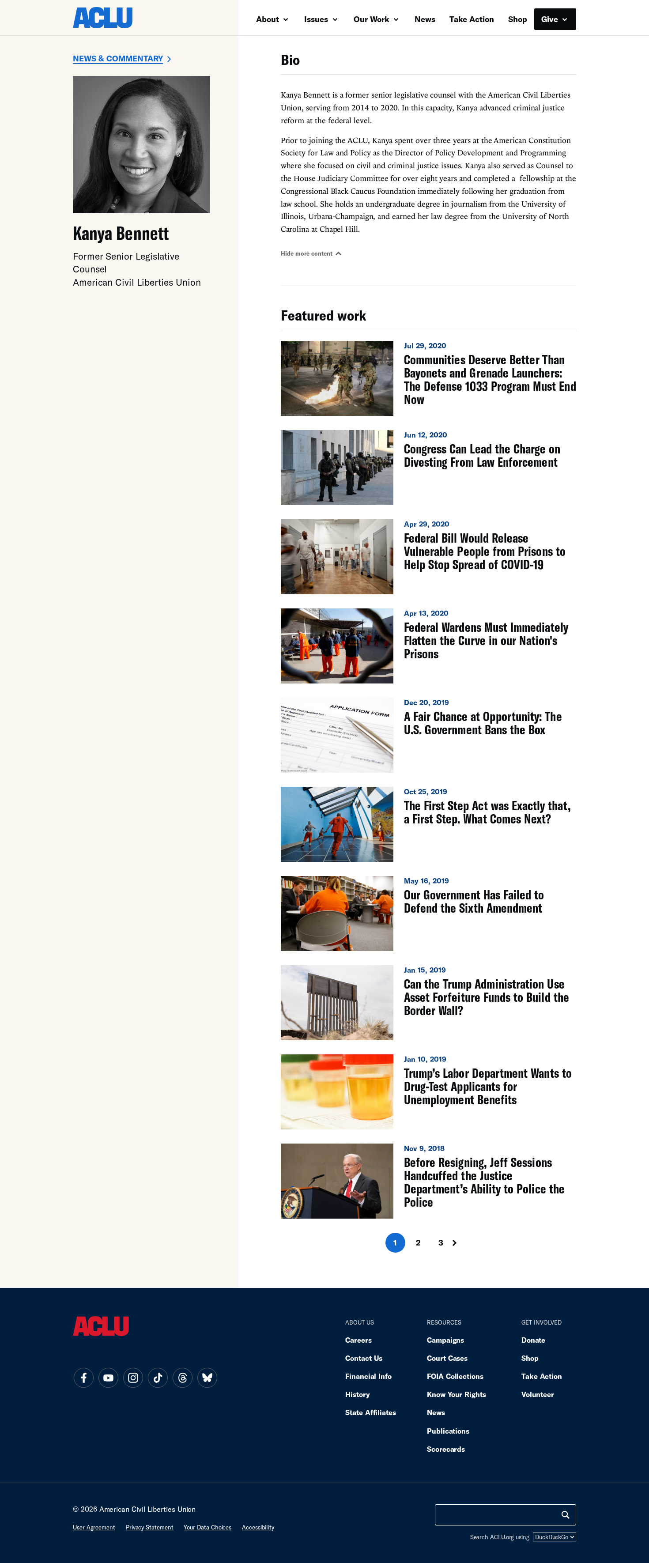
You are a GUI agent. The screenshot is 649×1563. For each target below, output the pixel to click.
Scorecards (446, 1449)
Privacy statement (150, 1527)
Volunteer (537, 1394)
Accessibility (258, 1527)
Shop (517, 19)
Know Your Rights (456, 1394)
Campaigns (445, 1340)
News (425, 19)
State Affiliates (370, 1412)
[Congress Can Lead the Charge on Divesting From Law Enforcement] (428, 467)
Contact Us (363, 1358)
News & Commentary (118, 58)
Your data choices (207, 1527)
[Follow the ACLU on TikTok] (157, 1377)
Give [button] (550, 19)
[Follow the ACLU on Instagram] (132, 1377)
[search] (565, 1514)
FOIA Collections (455, 1376)
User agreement (94, 1527)
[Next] (462, 1242)
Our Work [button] (373, 19)
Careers (358, 1340)
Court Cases (447, 1358)
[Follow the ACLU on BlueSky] (207, 1377)
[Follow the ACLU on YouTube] (108, 1377)
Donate (533, 1340)
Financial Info (368, 1376)
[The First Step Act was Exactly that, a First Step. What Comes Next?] (428, 824)
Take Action (471, 19)
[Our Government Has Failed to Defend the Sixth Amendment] (428, 913)
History (357, 1394)
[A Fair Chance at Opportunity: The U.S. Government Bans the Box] (428, 735)
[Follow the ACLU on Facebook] (83, 1377)
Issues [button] (317, 19)
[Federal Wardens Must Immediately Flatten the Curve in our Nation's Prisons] (428, 645)
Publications (448, 1431)
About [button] (268, 19)
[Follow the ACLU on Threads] (182, 1377)
